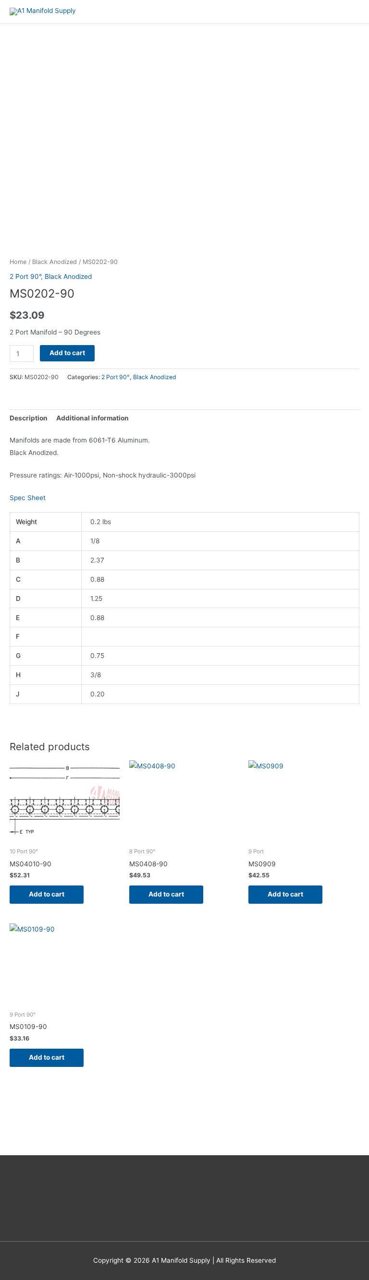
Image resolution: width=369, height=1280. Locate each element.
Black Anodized (54, 261)
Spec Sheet (28, 498)
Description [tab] (29, 418)
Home (18, 261)
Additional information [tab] (92, 418)
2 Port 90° (25, 276)
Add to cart (67, 353)
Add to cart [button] (46, 894)
